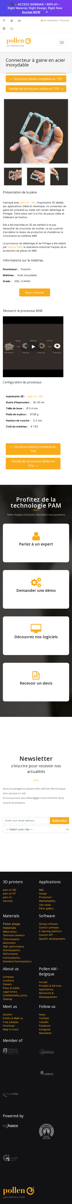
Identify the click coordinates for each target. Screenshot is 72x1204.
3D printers (13, 881)
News (42, 1014)
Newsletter (45, 1033)
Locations (8, 980)
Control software (49, 927)
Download (8, 1025)
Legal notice (10, 991)
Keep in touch (11, 1029)
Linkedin (43, 1022)
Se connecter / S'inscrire (56, 20)
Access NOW (31, 12)
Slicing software (48, 923)
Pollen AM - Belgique (49, 971)
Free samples (10, 1022)
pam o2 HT (9, 893)
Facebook (44, 1025)
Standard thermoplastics (17, 961)
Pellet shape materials (11, 926)
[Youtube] (11, 20)
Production (45, 897)
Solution (7, 1014)
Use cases (45, 904)
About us (11, 968)
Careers (7, 984)
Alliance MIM (14, 247)
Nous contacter (34, 292)
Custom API (46, 934)
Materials (11, 915)
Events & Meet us (13, 1018)
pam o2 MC (9, 889)
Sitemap (7, 999)
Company (8, 976)
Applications (49, 881)
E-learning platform (50, 931)
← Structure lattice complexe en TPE (36, 79)
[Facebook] (4, 20)
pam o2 (7, 897)
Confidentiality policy (15, 995)
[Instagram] (4, 29)
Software (47, 915)
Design (43, 893)
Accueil (43, 982)
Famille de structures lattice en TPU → (36, 89)
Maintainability (47, 900)
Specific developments (52, 938)
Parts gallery (46, 908)
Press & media (11, 988)
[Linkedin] (19, 20)
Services (8, 900)
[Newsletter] (11, 29)
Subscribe (59, 821)
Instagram (44, 1029)
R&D (41, 889)
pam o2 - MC (27, 202)
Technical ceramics (14, 935)
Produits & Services (50, 985)
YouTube (44, 1018)
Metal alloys (10, 931)
